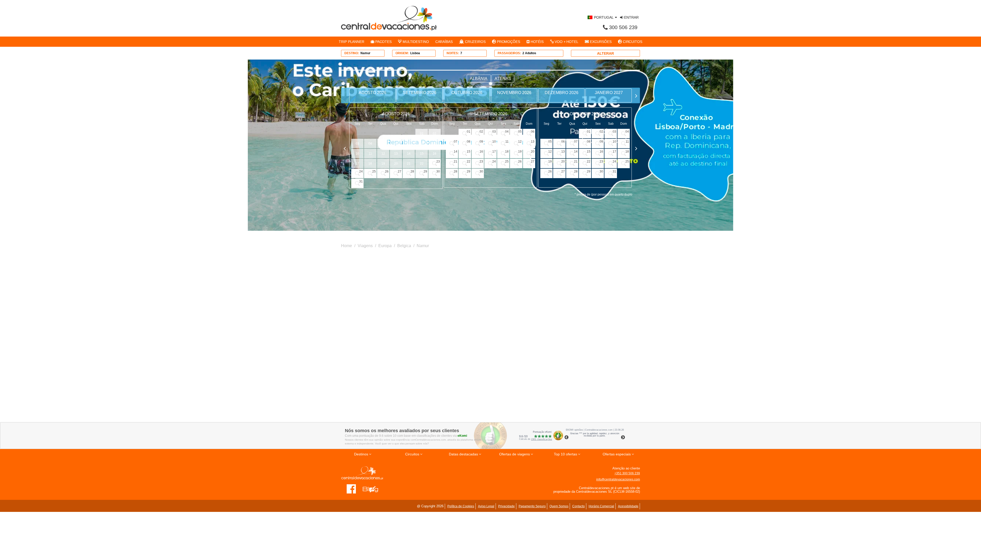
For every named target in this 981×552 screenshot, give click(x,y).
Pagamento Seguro (532, 506)
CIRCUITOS (632, 42)
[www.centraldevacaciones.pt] (389, 18)
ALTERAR (605, 53)
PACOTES (383, 42)
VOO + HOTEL (566, 42)
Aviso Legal (486, 506)
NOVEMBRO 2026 (514, 92)
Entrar (631, 17)
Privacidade (506, 506)
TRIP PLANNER (351, 42)
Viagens (365, 246)
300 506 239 (623, 27)
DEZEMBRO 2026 (561, 92)
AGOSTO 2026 (372, 92)
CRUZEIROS (475, 42)
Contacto (578, 506)
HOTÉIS (537, 42)
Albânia (478, 78)
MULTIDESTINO (415, 42)
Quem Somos (559, 506)
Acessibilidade (628, 506)
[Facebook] (351, 489)
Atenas (503, 78)
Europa (385, 246)
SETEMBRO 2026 (419, 92)
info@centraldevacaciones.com (618, 479)
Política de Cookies (460, 506)
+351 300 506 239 (627, 473)
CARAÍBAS (444, 42)
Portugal (604, 17)
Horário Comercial (601, 506)
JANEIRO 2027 (609, 92)
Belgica (404, 246)
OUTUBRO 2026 (466, 92)
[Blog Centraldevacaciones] (373, 489)
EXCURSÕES (600, 42)
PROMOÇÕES (508, 42)
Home (346, 246)
